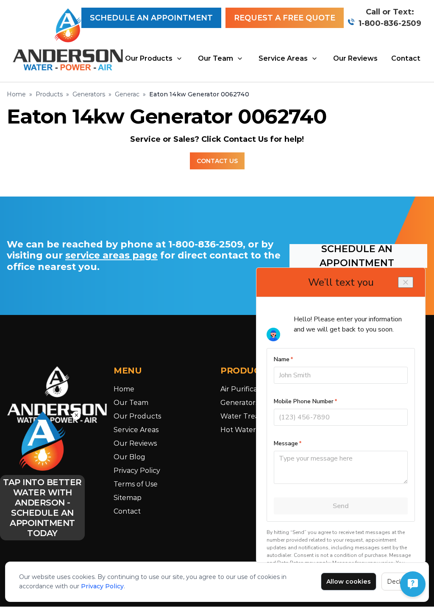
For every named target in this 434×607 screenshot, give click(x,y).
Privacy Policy (102, 586)
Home (16, 94)
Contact (405, 58)
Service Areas (283, 58)
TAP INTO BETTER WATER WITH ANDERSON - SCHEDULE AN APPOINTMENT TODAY (42, 507)
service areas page (111, 255)
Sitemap (128, 498)
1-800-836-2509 (390, 23)
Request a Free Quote (284, 17)
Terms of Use (136, 484)
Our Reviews (355, 58)
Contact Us (217, 161)
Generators (88, 94)
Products (49, 94)
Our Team (215, 58)
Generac (127, 94)
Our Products (148, 58)
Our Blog (129, 457)
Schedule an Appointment (151, 17)
